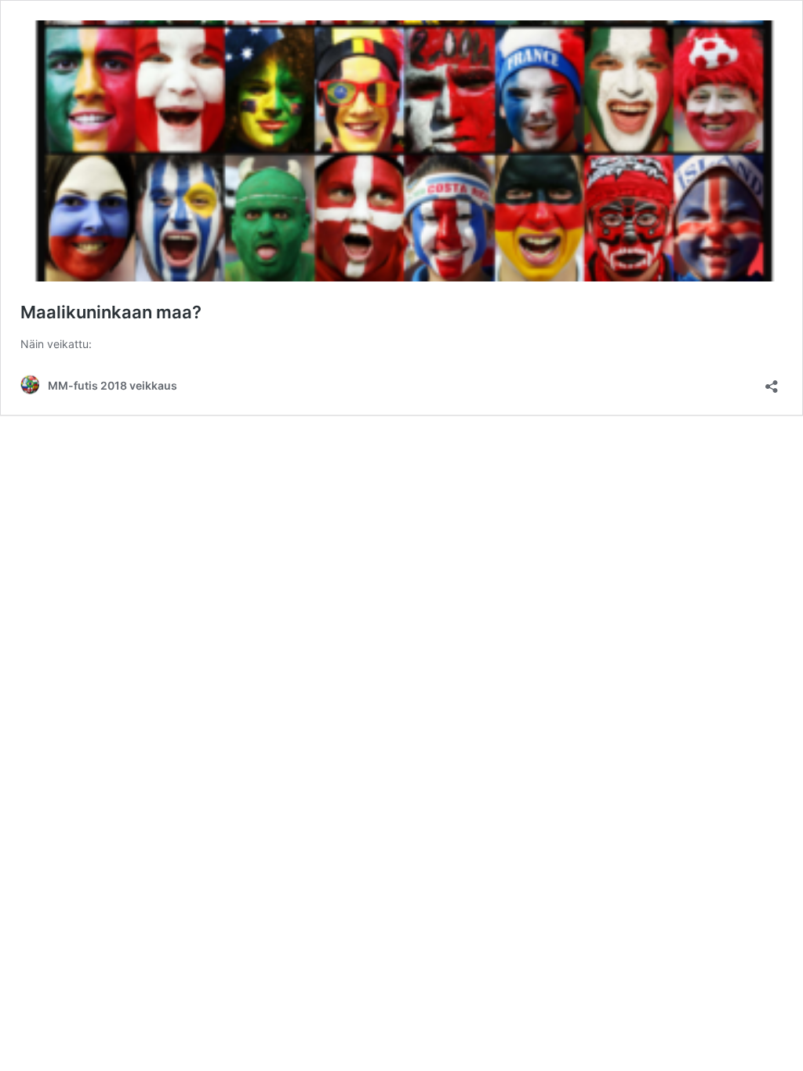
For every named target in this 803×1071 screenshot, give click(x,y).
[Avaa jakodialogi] (772, 381)
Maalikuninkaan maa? (111, 312)
